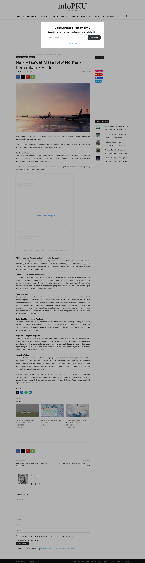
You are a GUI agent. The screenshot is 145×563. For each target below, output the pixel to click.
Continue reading (72, 43)
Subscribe (94, 37)
